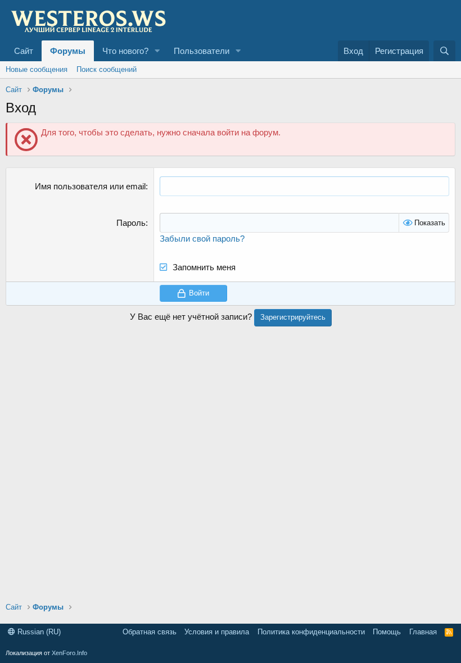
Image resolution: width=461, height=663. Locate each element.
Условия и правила (216, 632)
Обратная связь (150, 632)
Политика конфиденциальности (311, 632)
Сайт (23, 51)
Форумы (67, 51)
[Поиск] (444, 50)
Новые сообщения (36, 69)
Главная (423, 632)
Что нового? (125, 51)
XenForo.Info (69, 653)
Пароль (131, 223)
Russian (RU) (38, 632)
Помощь (387, 632)
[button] (157, 50)
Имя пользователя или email (90, 186)
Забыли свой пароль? (202, 238)
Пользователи (201, 51)
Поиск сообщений (106, 69)
